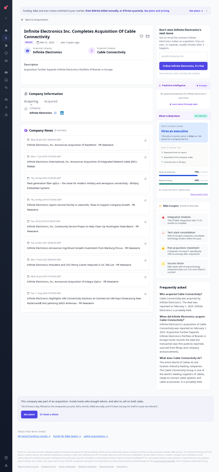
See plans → (196, 10)
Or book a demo (49, 414)
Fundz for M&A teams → (67, 436)
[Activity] (6, 87)
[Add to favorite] (141, 36)
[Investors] (6, 60)
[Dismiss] (206, 11)
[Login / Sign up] (6, 465)
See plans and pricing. (157, 10)
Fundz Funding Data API (164, 461)
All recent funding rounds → (34, 436)
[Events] (6, 38)
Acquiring (31, 101)
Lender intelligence (67, 466)
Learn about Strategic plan (184, 104)
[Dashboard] (6, 30)
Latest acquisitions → (96, 436)
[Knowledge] (6, 457)
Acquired (50, 101)
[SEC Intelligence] (6, 53)
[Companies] (6, 45)
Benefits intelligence (87, 466)
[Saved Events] (6, 80)
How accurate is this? (199, 194)
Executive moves (106, 466)
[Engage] (6, 99)
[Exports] (6, 114)
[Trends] (6, 107)
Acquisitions (122, 466)
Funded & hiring (48, 466)
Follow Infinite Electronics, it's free (183, 66)
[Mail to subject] (148, 36)
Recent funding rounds (28, 466)
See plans (29, 414)
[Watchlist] (6, 72)
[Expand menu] (6, 18)
